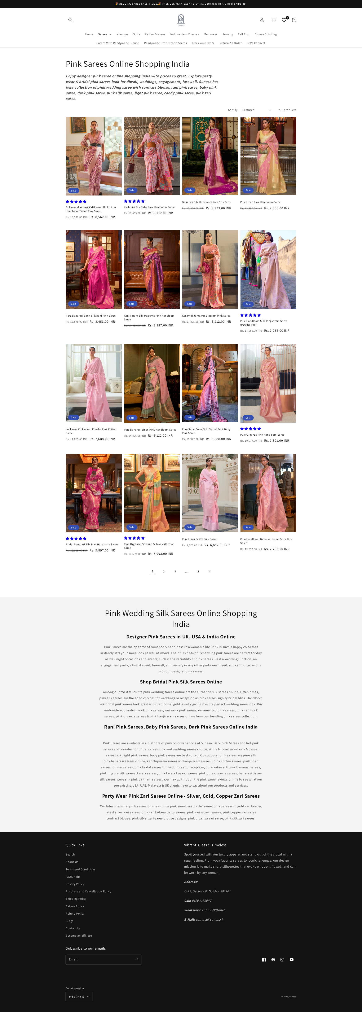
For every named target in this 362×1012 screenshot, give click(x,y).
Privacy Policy (75, 884)
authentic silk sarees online (218, 692)
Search (70, 854)
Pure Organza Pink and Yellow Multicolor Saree (149, 546)
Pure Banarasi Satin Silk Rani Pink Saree (91, 315)
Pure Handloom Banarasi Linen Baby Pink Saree (266, 541)
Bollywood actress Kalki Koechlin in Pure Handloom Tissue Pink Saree (91, 209)
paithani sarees (150, 779)
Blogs (69, 921)
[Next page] (209, 571)
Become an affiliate (79, 935)
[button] (70, 20)
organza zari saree (209, 818)
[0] (284, 19)
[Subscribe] (136, 959)
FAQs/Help (73, 877)
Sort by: (233, 110)
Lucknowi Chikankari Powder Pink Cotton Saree (91, 431)
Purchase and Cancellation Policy (88, 891)
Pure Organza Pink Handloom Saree (262, 434)
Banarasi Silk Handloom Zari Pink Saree (206, 202)
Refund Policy (75, 913)
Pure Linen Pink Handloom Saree (260, 202)
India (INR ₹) (76, 996)
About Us (72, 862)
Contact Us (73, 928)
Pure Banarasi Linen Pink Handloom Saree (150, 429)
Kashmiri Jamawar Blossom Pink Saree (206, 315)
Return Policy (75, 906)
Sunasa (292, 996)
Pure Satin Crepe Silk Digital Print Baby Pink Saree (206, 431)
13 (198, 571)
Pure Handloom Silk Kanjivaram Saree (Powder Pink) (263, 322)
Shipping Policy (76, 899)
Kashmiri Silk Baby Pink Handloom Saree (149, 207)
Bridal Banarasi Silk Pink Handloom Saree (92, 544)
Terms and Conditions (81, 869)
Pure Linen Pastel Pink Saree (199, 539)
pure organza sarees (222, 773)
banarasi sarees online (128, 761)
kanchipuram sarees (162, 761)
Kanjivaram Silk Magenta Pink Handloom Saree (149, 317)
